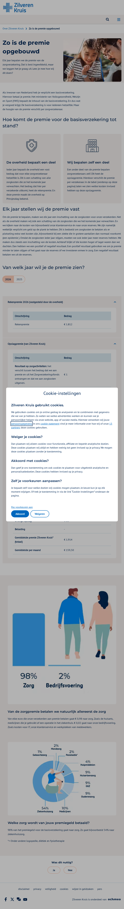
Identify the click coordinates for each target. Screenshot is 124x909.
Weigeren (40, 513)
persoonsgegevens (21, 423)
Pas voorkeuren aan (22, 507)
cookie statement (50, 423)
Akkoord (20, 513)
